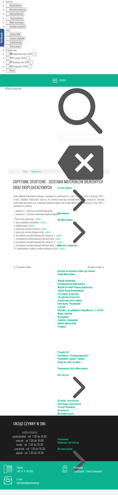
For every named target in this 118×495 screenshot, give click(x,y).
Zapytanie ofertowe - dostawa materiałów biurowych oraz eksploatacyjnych (58, 184)
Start (25, 171)
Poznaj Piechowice (66, 407)
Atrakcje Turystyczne (68, 400)
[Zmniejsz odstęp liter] (7, 66)
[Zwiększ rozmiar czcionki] (28, 58)
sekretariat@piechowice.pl (27, 483)
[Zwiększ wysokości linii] (31, 62)
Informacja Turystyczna (69, 404)
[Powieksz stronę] (35, 54)
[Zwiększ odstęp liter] (30, 66)
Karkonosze (63, 410)
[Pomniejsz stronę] (7, 54)
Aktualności (36, 171)
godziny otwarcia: (29, 432)
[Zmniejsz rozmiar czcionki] (7, 58)
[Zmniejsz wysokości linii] (7, 62)
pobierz (38, 219)
